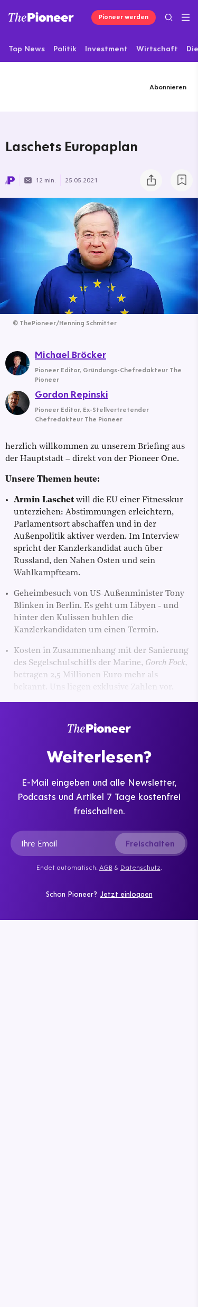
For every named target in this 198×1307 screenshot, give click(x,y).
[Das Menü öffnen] (186, 17)
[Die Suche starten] (168, 17)
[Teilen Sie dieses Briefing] (151, 180)
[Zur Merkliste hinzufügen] (182, 180)
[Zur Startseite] (41, 17)
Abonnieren (167, 86)
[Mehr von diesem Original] (49, 86)
